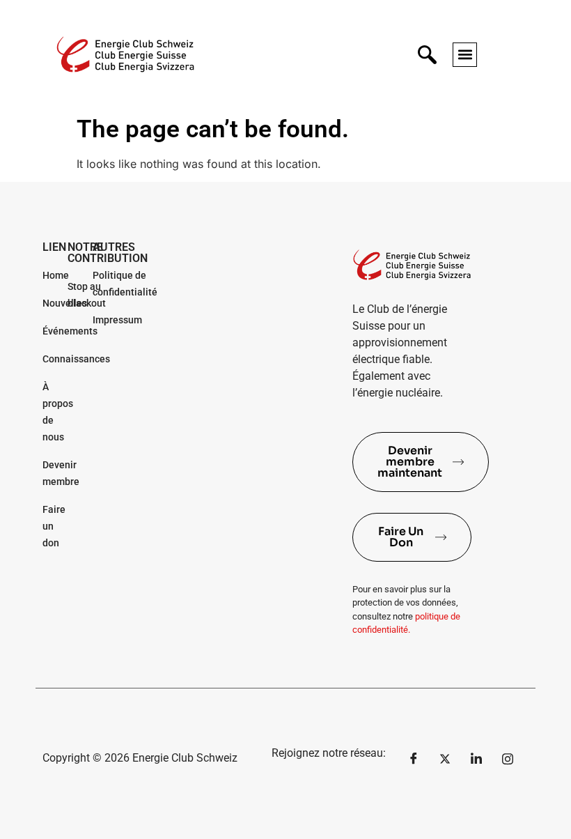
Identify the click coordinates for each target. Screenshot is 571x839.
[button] (465, 55)
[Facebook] (413, 758)
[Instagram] (507, 758)
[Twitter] (445, 758)
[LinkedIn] (476, 758)
